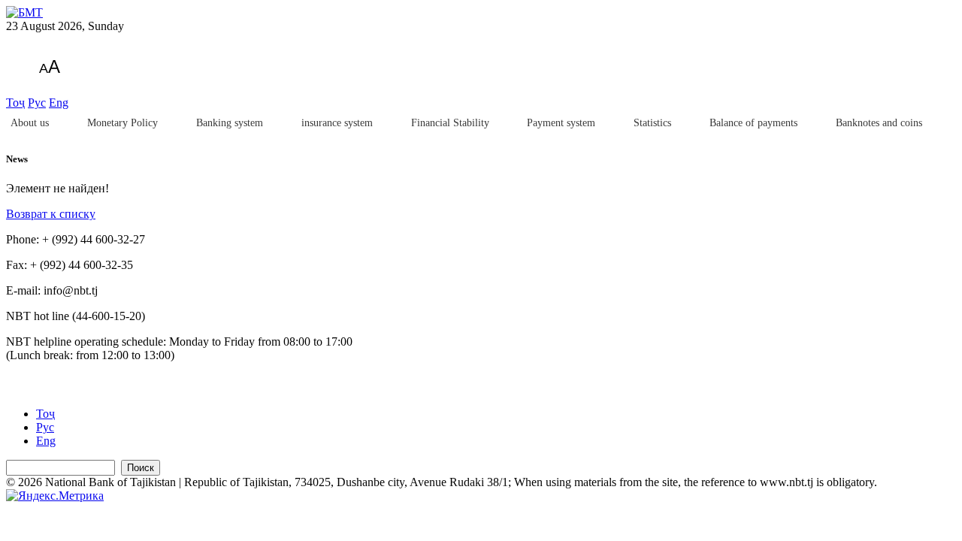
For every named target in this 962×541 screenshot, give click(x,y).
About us (30, 122)
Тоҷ (15, 102)
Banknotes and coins (879, 122)
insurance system (337, 122)
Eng (58, 102)
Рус (37, 102)
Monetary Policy (122, 122)
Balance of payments (753, 122)
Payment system (561, 122)
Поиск (140, 467)
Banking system (229, 122)
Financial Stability (450, 122)
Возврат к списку (50, 213)
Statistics (652, 122)
